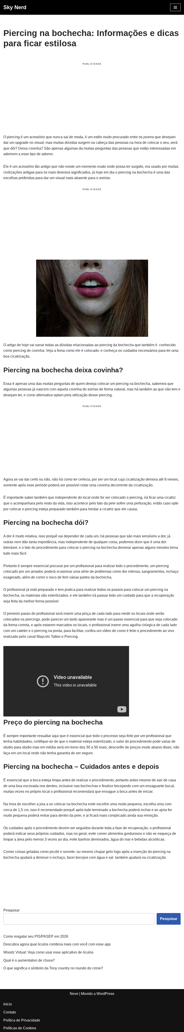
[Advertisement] (92, 99)
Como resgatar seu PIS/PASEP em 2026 (35, 936)
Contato (9, 1012)
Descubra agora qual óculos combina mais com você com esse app (57, 944)
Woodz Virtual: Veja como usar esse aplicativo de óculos (48, 952)
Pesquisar (11, 910)
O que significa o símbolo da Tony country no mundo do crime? (53, 968)
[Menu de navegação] (175, 7)
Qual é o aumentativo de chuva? (29, 960)
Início (7, 1004)
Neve (74, 994)
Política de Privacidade (21, 1020)
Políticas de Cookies (19, 1028)
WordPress (105, 994)
